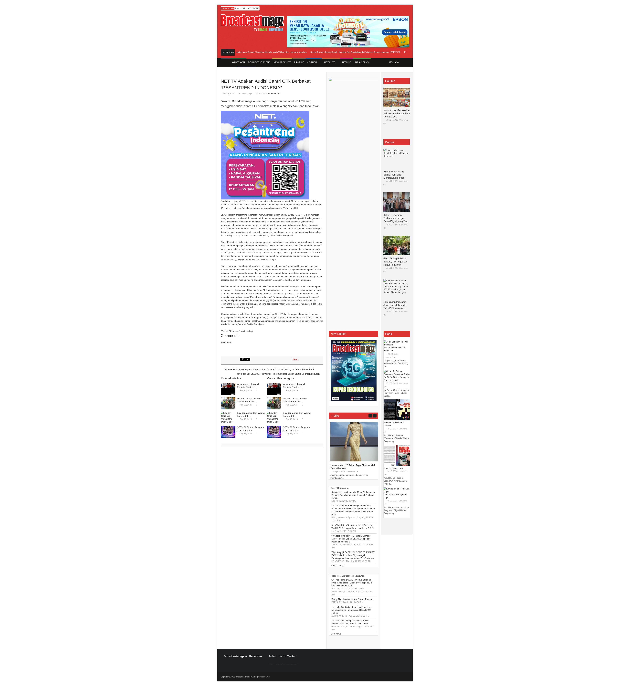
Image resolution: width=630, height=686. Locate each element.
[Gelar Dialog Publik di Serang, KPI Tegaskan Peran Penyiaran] (396, 245)
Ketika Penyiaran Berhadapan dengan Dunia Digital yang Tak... (396, 218)
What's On (260, 94)
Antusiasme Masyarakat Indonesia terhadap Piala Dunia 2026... (396, 113)
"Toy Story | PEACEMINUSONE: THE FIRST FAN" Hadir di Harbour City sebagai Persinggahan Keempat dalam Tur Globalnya (353, 555)
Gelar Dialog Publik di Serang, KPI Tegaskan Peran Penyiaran (395, 261)
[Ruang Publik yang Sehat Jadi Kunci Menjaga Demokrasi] (396, 158)
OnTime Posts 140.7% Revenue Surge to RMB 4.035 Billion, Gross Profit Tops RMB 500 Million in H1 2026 (351, 583)
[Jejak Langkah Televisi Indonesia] (397, 344)
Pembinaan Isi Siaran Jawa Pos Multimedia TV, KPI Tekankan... (394, 305)
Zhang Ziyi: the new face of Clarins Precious (352, 599)
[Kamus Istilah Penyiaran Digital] (397, 491)
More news (336, 634)
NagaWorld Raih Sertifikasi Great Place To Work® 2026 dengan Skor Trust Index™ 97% (352, 526)
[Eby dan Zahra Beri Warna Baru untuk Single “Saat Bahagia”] (228, 418)
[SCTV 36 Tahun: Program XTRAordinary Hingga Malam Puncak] (228, 432)
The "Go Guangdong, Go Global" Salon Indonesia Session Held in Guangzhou (349, 622)
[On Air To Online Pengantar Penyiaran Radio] (397, 374)
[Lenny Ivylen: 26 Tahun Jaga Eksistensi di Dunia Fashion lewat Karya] (355, 460)
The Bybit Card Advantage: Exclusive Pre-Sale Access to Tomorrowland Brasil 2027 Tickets (351, 610)
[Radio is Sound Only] (397, 465)
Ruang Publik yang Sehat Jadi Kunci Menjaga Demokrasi (394, 174)
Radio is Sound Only (393, 468)
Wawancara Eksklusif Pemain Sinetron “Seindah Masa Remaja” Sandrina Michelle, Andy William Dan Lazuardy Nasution (238, 52)
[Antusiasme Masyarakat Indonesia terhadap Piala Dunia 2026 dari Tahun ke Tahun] (396, 97)
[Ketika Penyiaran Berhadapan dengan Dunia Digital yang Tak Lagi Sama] (396, 202)
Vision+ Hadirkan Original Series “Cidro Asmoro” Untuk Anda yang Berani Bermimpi (269, 369)
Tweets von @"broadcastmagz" (283, 664)
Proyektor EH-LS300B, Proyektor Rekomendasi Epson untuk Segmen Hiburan (277, 373)
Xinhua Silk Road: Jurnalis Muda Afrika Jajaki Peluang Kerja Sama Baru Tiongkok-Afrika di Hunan (353, 495)
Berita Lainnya (337, 565)
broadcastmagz (245, 94)
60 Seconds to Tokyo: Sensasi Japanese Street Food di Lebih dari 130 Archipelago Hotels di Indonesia (350, 539)
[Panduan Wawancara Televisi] (397, 419)
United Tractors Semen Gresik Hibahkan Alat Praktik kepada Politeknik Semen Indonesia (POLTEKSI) (341, 52)
